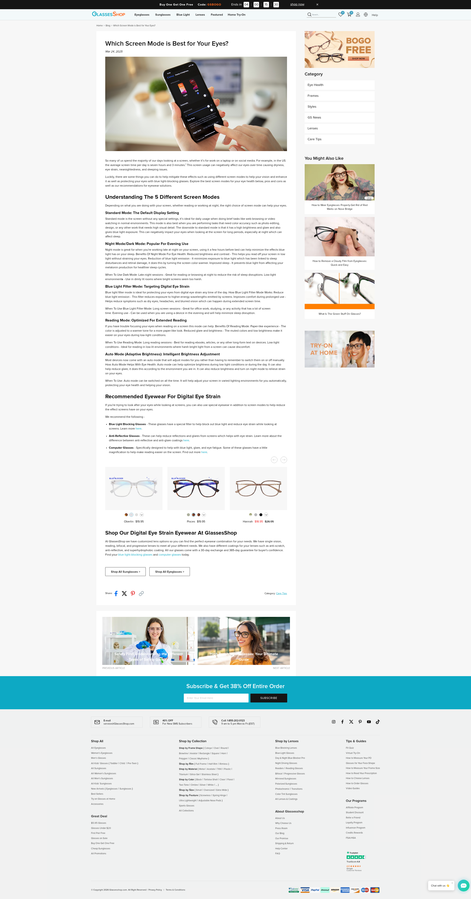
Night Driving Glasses (286, 763)
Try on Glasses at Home (103, 799)
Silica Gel (195, 774)
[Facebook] (117, 593)
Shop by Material (188, 769)
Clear (222, 779)
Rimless (223, 764)
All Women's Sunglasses (103, 773)
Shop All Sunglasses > (125, 571)
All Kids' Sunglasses (101, 784)
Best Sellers (97, 794)
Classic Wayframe (198, 758)
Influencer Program (355, 828)
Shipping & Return (284, 843)
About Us (280, 818)
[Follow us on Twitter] (351, 722)
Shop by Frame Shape (191, 748)
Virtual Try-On (353, 753)
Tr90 (219, 769)
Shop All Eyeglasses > (169, 571)
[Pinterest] (134, 593)
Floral (230, 779)
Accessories (97, 804)
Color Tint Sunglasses (286, 794)
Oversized (209, 790)
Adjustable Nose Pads (210, 800)
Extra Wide (221, 790)
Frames (313, 96)
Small (199, 790)
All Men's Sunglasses (102, 778)
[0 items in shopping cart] (350, 16)
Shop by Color (186, 779)
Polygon (183, 758)
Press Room (281, 828)
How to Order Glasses (357, 783)
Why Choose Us (283, 823)
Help (375, 15)
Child (122, 763)
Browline (183, 753)
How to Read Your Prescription (361, 773)
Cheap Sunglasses (100, 848)
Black (199, 779)
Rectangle (204, 753)
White (211, 785)
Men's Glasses (98, 758)
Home (99, 25)
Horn (223, 753)
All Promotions (98, 853)
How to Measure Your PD (358, 758)
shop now (297, 4)
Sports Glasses (186, 806)
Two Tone (184, 785)
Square (215, 753)
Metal (202, 769)
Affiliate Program (354, 807)
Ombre (194, 785)
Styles (312, 106)
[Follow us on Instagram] (333, 722)
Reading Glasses (294, 768)
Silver (203, 785)
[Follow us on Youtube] (369, 722)
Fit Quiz (350, 748)
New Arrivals (97, 789)
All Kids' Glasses (99, 763)
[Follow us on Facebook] (342, 722)
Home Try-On (236, 14)
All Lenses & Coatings (286, 799)
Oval (216, 748)
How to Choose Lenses (357, 778)
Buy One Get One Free (102, 843)
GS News (314, 117)
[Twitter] (126, 593)
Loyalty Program (354, 823)
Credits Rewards (354, 833)
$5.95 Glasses (98, 823)
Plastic (227, 769)
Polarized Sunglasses (286, 784)
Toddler (114, 763)
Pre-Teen (132, 763)
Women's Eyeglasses (101, 753)
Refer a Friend (353, 818)
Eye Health (315, 85)
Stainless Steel (209, 774)
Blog (108, 25)
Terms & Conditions (175, 890)
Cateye (208, 748)
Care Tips (281, 593)
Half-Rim (212, 764)
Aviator (193, 753)
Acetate (211, 769)
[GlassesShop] (108, 14)
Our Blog (279, 833)
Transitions (296, 789)
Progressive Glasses (294, 774)
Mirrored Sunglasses (285, 779)
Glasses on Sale (99, 838)
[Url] (143, 593)
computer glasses (170, 554)
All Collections (186, 811)
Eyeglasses (112, 789)
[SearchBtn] (309, 14)
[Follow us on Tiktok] (378, 722)
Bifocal (278, 774)
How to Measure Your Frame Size (363, 768)
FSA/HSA (351, 838)
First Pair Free (98, 833)
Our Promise (281, 838)
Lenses (313, 128)
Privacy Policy (155, 890)
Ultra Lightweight (187, 800)
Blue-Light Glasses (284, 753)
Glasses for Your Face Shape (360, 763)
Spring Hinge (219, 795)
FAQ (277, 853)
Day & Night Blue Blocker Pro (290, 758)
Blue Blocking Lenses (286, 748)
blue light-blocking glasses (135, 554)
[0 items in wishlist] (341, 16)
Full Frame (201, 764)
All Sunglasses (98, 768)
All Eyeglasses (98, 748)
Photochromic (282, 789)
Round (224, 748)
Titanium (183, 774)
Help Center (281, 848)
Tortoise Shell (211, 779)
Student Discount (355, 812)
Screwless (205, 795)
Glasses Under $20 (101, 828)
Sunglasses (125, 789)
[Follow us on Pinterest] (360, 722)
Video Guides (353, 788)
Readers (279, 768)
